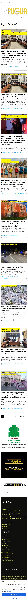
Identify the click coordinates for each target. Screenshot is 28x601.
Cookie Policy (8, 591)
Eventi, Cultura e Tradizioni (19, 74)
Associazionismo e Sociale (9, 372)
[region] (14, 590)
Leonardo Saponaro (6, 193)
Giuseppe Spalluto (6, 108)
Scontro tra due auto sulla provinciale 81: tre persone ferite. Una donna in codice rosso (13, 267)
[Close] (26, 581)
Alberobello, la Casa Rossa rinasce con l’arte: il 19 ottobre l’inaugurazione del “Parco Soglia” (13, 224)
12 (15, 416)
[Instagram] (11, 492)
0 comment (5, 237)
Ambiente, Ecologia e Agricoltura (10, 329)
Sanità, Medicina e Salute (8, 374)
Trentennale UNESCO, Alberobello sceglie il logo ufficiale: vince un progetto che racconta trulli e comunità (14, 97)
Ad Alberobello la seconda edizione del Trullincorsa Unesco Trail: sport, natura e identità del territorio (13, 182)
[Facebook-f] (3, 492)
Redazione (4, 66)
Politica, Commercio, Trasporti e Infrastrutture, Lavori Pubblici (13, 33)
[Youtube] (7, 492)
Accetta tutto (14, 594)
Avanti (20, 416)
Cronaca (14, 244)
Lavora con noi (9, 569)
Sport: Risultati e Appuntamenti (10, 162)
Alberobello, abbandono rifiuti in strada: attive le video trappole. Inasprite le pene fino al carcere (14, 352)
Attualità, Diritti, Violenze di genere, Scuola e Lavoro (14, 116)
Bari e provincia (6, 31)
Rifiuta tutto (14, 598)
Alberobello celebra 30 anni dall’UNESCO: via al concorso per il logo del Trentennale (14, 308)
